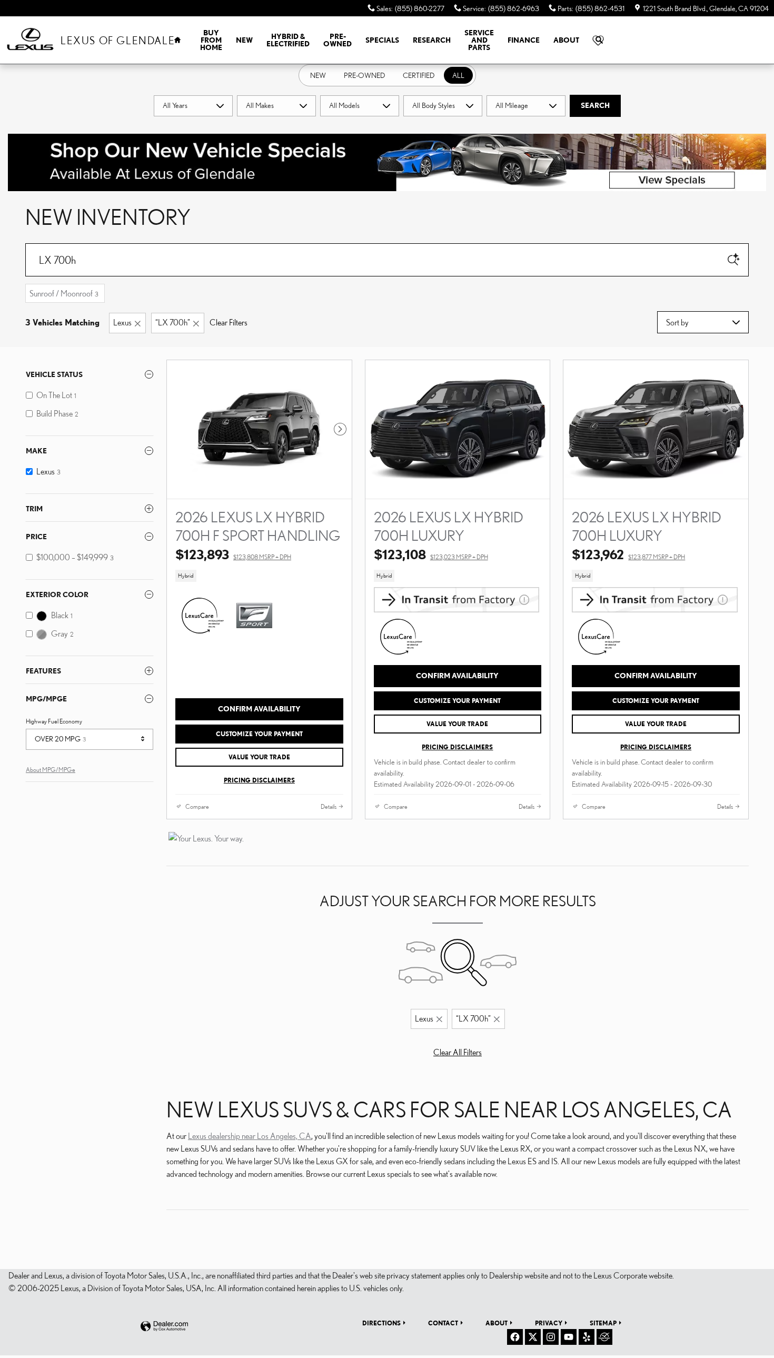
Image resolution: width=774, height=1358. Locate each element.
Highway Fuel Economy (54, 721)
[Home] (30, 40)
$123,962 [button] (628, 554)
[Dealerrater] (604, 1337)
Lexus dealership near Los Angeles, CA (249, 1136)
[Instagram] (551, 1337)
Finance (524, 40)
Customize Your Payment (259, 733)
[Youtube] (569, 1337)
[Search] (733, 260)
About (566, 40)
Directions (381, 1322)
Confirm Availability (259, 709)
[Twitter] (533, 1337)
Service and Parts (479, 40)
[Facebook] (515, 1337)
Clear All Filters (457, 1052)
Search (595, 105)
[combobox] (193, 105)
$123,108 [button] (431, 554)
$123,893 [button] (233, 554)
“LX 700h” (172, 322)
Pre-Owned (337, 40)
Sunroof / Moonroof (63, 293)
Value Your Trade (259, 757)
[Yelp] (586, 1337)
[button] (259, 576)
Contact (443, 1322)
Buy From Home (211, 40)
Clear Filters (228, 322)
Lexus (122, 322)
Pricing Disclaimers (259, 780)
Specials (382, 40)
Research (432, 40)
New (244, 40)
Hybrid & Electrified (288, 40)
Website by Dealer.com (164, 1326)
